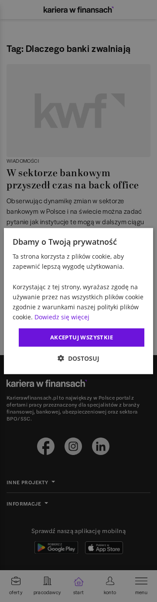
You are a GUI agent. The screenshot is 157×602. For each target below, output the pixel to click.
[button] (78, 358)
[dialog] (78, 301)
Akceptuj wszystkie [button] (81, 337)
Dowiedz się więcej (61, 317)
